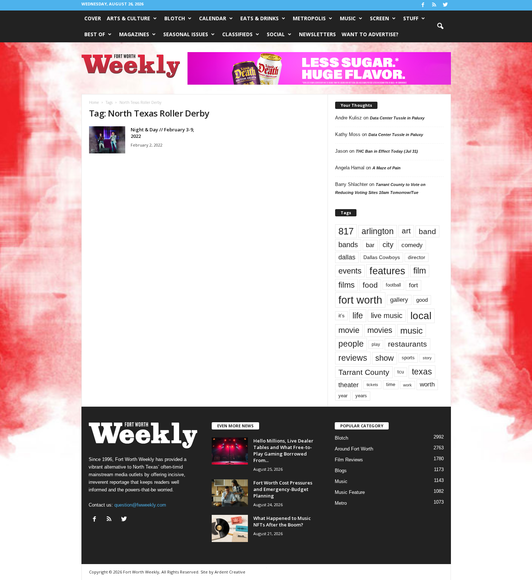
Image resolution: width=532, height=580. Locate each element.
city (388, 245)
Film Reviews (349, 459)
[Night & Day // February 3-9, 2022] (107, 139)
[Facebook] (423, 5)
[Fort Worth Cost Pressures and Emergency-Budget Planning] (230, 493)
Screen (379, 18)
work (407, 385)
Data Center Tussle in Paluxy (397, 118)
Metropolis (309, 18)
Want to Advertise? (370, 34)
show (384, 358)
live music (386, 315)
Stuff (410, 18)
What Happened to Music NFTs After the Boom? (282, 521)
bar (370, 245)
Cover (92, 18)
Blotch (174, 18)
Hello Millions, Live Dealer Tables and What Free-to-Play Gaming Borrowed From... (283, 450)
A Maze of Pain (386, 168)
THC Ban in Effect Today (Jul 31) (387, 151)
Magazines (134, 34)
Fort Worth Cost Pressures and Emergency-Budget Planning (282, 489)
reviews (352, 358)
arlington (378, 231)
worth (427, 384)
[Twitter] (445, 5)
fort (413, 285)
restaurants (407, 344)
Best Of (94, 34)
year (342, 395)
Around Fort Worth (354, 449)
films (346, 284)
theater (348, 385)
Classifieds (237, 34)
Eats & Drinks (259, 18)
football (393, 285)
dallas (346, 257)
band (427, 231)
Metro (341, 503)
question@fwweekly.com (140, 505)
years (361, 395)
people (351, 343)
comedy (412, 245)
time (390, 384)
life (357, 315)
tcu (400, 371)
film (419, 270)
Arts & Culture (128, 18)
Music (348, 18)
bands (348, 245)
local (420, 315)
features (387, 271)
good (422, 300)
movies (379, 330)
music (411, 330)
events (350, 270)
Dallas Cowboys (381, 257)
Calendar (212, 18)
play (376, 344)
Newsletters (317, 34)
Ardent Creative (230, 572)
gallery (399, 299)
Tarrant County (363, 372)
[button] (440, 26)
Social (276, 34)
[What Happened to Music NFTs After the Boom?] (230, 528)
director (416, 257)
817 (346, 231)
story (427, 358)
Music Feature (350, 492)
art (406, 231)
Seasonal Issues (185, 34)
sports (408, 357)
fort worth (360, 300)
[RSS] (434, 5)
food (370, 285)
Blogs (341, 470)
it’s (341, 315)
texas (422, 371)
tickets (372, 384)
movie (348, 330)
